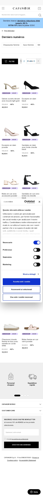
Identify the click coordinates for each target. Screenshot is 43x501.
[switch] (36, 250)
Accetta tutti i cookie (21, 282)
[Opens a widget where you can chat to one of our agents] (34, 492)
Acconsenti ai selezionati (21, 289)
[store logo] (21, 8)
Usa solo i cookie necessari (21, 297)
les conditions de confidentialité (20, 439)
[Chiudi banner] (39, 202)
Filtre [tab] (11, 61)
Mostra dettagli (29, 274)
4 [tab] (28, 395)
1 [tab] (17, 395)
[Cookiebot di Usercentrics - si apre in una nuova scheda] (26, 201)
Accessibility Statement (27, 460)
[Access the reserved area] (34, 8)
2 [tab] (22, 395)
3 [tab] (25, 395)
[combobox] (21, 14)
